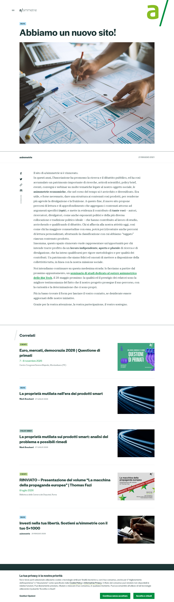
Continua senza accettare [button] (115, 595)
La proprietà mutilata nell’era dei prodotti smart (61, 393)
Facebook (21, 173)
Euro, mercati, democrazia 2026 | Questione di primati (59, 352)
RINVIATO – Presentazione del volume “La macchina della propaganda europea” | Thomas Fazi (64, 482)
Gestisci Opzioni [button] (27, 595)
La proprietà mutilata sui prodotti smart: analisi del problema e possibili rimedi (63, 439)
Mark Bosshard (26, 399)
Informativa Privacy (93, 582)
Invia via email (21, 190)
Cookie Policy (76, 582)
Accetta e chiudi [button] (144, 595)
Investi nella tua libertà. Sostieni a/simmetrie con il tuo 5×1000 (63, 525)
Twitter (21, 179)
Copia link (21, 184)
